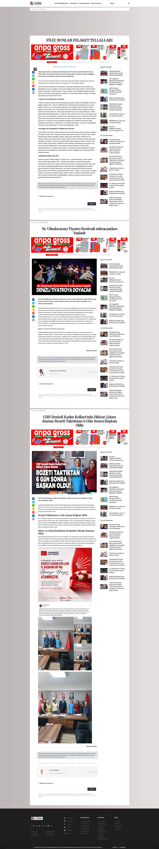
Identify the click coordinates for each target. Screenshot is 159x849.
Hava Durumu (102, 821)
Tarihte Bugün (102, 831)
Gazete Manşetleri (103, 839)
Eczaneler (101, 827)
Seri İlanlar (101, 835)
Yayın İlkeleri (34, 833)
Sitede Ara (118, 821)
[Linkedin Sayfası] (43, 826)
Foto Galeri (69, 818)
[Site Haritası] (49, 826)
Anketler (117, 823)
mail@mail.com (54, 374)
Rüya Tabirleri (119, 827)
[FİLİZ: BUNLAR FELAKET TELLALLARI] (64, 67)
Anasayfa (34, 9)
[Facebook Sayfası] (31, 826)
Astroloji (117, 829)
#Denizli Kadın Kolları (60, 763)
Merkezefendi (84, 3)
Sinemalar (101, 833)
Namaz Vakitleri (102, 825)
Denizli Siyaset (96, 3)
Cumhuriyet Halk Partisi (46, 505)
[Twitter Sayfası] (34, 826)
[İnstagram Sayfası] (37, 826)
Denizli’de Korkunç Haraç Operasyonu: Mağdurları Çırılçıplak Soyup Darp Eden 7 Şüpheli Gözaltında (117, 160)
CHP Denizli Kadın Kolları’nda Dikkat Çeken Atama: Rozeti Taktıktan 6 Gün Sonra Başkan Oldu (117, 201)
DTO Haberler (85, 829)
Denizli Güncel (85, 831)
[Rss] (46, 826)
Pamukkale (74, 3)
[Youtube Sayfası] (40, 826)
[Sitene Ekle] (52, 826)
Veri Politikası (34, 835)
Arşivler (68, 827)
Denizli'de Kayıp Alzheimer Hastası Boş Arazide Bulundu (116, 141)
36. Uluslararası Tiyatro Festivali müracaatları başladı (117, 185)
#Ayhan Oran (80, 763)
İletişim (68, 833)
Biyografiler (118, 825)
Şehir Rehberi (102, 837)
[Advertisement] (79, 23)
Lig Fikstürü (101, 829)
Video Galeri (69, 821)
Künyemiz (69, 830)
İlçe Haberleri (85, 833)
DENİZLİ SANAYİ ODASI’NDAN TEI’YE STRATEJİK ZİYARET (116, 73)
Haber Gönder (49, 835)
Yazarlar (68, 824)
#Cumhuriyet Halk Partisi (45, 763)
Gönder (92, 203)
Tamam (122, 847)
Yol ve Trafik (101, 823)
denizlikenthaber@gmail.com (58, 773)
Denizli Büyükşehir (61, 3)
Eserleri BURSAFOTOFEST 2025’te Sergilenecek (116, 128)
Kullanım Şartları (50, 831)
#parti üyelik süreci (90, 763)
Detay (115, 847)
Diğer (112, 3)
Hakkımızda (34, 831)
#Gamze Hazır (71, 763)
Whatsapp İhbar (49, 833)
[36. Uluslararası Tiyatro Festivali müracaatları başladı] (64, 277)
